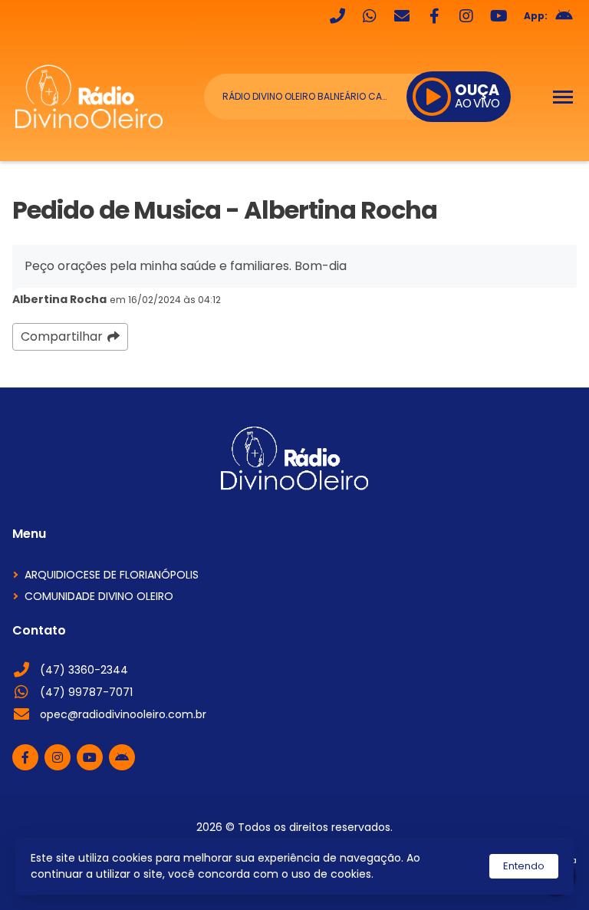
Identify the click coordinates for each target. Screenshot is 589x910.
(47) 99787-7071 (86, 692)
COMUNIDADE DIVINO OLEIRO (99, 596)
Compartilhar (62, 336)
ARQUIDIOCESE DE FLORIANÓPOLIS (112, 574)
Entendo (524, 866)
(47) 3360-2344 (84, 670)
